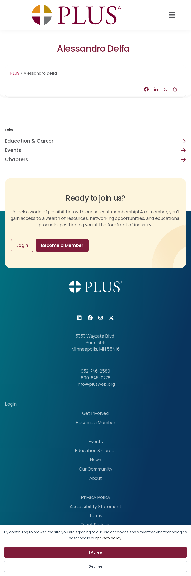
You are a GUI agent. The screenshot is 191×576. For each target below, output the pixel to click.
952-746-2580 (95, 371)
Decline (95, 566)
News (95, 460)
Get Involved (95, 413)
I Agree (95, 552)
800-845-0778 (95, 378)
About (95, 478)
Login (11, 404)
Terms (95, 515)
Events (13, 150)
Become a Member (95, 422)
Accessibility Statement (95, 506)
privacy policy (109, 538)
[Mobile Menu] (172, 15)
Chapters (16, 159)
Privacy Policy (95, 497)
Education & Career (29, 140)
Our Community (95, 469)
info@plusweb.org (95, 384)
